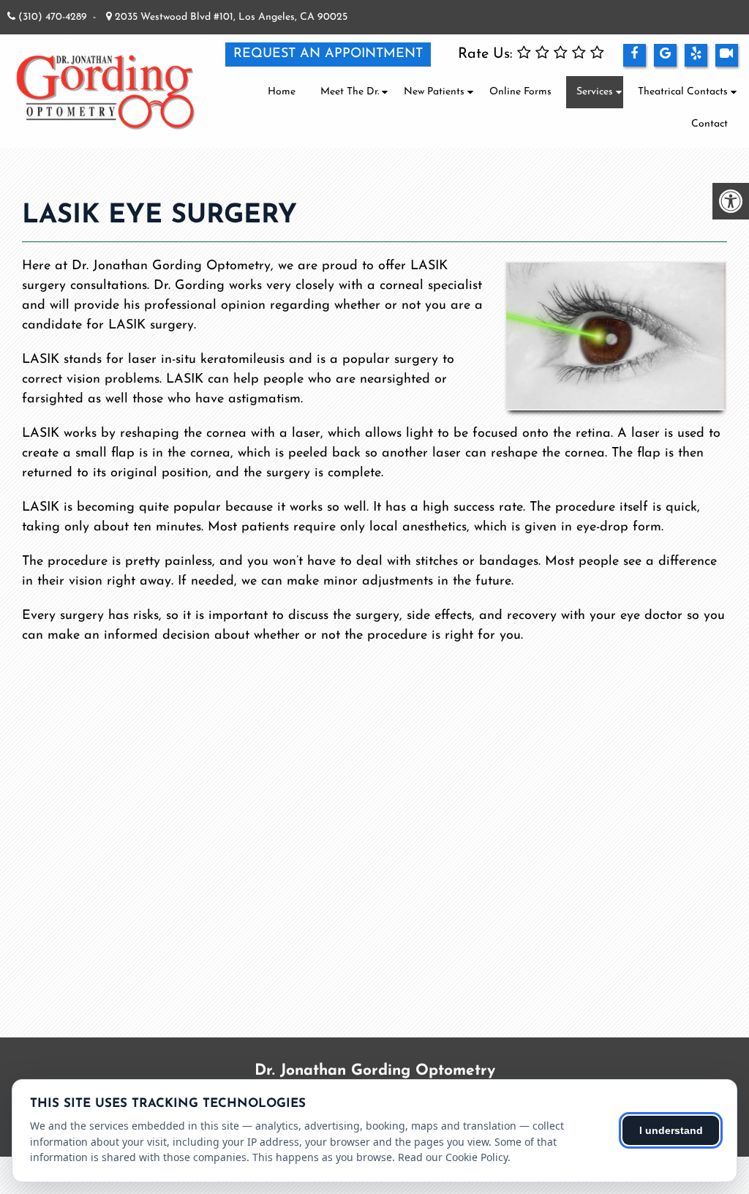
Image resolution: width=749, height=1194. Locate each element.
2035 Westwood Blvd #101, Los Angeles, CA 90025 (229, 17)
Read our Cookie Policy (453, 1157)
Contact (709, 124)
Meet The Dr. (349, 91)
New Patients (434, 91)
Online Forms (520, 91)
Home (282, 91)
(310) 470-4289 (52, 17)
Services (594, 91)
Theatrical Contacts (683, 91)
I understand (671, 1130)
